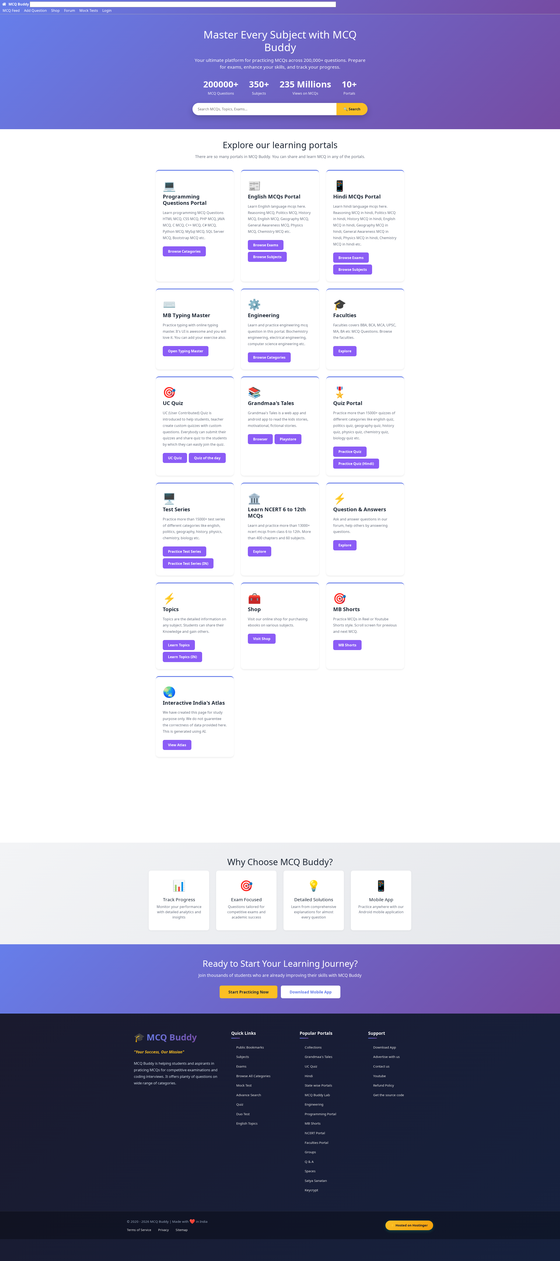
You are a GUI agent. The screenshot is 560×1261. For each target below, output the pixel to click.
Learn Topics (179, 645)
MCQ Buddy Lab (317, 1095)
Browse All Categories (253, 1076)
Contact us (381, 1066)
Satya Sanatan (316, 1180)
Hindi (309, 1076)
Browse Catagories (184, 251)
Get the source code (388, 1095)
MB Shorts (347, 645)
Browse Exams (265, 245)
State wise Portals (318, 1085)
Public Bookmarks (250, 1047)
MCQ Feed (11, 10)
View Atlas (177, 745)
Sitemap (182, 1230)
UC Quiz (175, 458)
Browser (260, 439)
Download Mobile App (311, 992)
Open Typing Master (185, 351)
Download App (384, 1047)
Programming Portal (320, 1114)
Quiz (239, 1104)
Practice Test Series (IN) (188, 563)
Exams (241, 1066)
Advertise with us (386, 1056)
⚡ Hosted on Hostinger (409, 1225)
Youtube (379, 1076)
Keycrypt (311, 1190)
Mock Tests (88, 10)
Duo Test (243, 1114)
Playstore (288, 439)
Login (107, 10)
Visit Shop (261, 638)
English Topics (246, 1123)
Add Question (35, 10)
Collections (313, 1047)
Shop (55, 10)
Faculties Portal (316, 1142)
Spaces (310, 1171)
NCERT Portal (315, 1133)
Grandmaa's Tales (318, 1056)
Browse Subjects (267, 256)
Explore (344, 351)
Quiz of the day (207, 458)
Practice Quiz (349, 451)
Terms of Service (139, 1230)
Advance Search (248, 1095)
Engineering (314, 1104)
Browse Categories (269, 357)
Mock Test (244, 1085)
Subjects (242, 1056)
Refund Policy (383, 1085)
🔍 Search (351, 109)
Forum (69, 10)
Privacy (163, 1230)
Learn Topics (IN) (182, 656)
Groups (310, 1152)
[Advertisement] (280, 798)
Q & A (309, 1161)
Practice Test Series (184, 551)
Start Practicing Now (248, 992)
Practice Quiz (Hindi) (356, 463)
